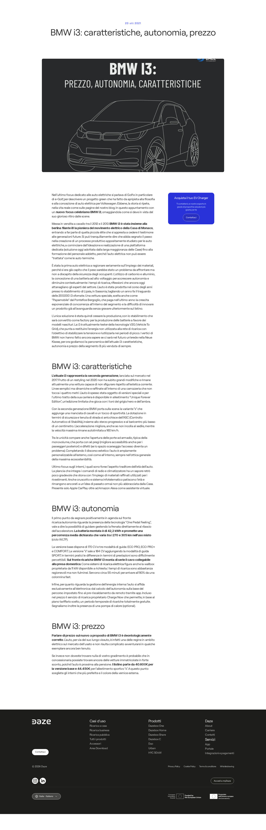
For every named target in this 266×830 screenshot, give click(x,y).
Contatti (210, 734)
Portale (209, 748)
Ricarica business (99, 730)
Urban (151, 748)
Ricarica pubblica (99, 734)
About (208, 726)
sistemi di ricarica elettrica (107, 564)
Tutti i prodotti (98, 739)
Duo (150, 743)
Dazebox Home (157, 730)
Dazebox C (154, 739)
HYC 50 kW (155, 752)
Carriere (210, 730)
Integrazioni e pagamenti (219, 753)
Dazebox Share (157, 734)
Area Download (99, 748)
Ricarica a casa (98, 726)
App (207, 744)
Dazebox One (156, 726)
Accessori (95, 743)
